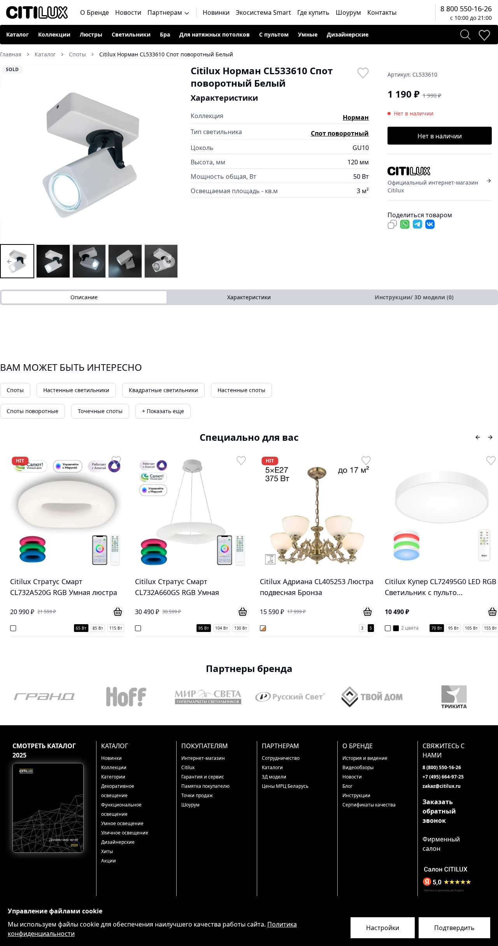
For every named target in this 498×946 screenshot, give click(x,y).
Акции (108, 860)
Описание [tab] (84, 297)
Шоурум (348, 12)
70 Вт (436, 628)
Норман (356, 117)
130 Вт (239, 628)
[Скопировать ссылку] (392, 224)
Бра (165, 34)
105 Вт (470, 628)
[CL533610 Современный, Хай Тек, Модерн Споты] (89, 261)
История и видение (365, 758)
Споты (15, 390)
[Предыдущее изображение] (11, 153)
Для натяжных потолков (214, 34)
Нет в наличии (439, 136)
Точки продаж (197, 795)
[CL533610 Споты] (17, 261)
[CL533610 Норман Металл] (161, 261)
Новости (128, 12)
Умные (307, 34)
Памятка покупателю (205, 786)
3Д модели (274, 776)
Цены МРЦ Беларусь (285, 786)
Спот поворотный (340, 133)
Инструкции (356, 795)
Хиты (107, 851)
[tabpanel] (249, 320)
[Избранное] (484, 34)
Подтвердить (454, 927)
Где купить (313, 12)
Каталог (17, 34)
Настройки (382, 927)
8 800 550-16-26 (466, 8)
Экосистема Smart (263, 12)
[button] (89, 154)
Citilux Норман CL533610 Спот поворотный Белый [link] (166, 54)
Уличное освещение (124, 832)
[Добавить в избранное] (362, 72)
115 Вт (115, 628)
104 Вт (220, 628)
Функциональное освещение (121, 809)
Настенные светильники (76, 390)
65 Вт (80, 628)
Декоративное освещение (117, 791)
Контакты (381, 12)
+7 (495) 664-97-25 (443, 776)
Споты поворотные (32, 411)
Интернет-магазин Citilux (203, 763)
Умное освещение (122, 823)
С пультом (274, 34)
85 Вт (97, 628)
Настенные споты (241, 390)
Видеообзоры (358, 767)
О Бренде (94, 12)
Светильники (131, 34)
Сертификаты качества (369, 804)
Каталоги (272, 767)
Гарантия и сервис (202, 776)
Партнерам (165, 12)
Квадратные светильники (163, 390)
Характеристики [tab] (249, 297)
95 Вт (203, 628)
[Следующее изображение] (167, 153)
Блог (347, 786)
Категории (113, 776)
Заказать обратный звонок (439, 811)
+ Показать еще (163, 411)
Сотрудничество (281, 758)
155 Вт (489, 628)
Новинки (216, 12)
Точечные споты (100, 411)
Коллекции (54, 34)
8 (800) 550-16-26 (442, 767)
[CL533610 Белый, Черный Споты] (53, 261)
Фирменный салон (441, 844)
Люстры (91, 34)
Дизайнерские (347, 34)
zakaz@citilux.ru (442, 786)
